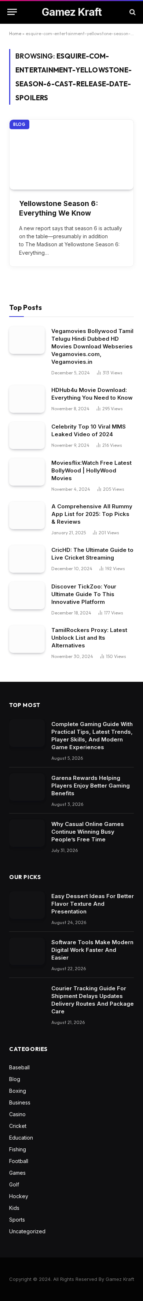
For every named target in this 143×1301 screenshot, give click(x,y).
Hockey (18, 1196)
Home (15, 33)
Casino (17, 1114)
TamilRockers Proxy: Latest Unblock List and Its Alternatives (89, 638)
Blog (19, 124)
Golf (14, 1184)
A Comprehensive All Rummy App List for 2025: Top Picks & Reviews (91, 514)
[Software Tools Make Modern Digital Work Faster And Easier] (27, 951)
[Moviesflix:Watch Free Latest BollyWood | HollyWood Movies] (27, 472)
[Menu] (12, 12)
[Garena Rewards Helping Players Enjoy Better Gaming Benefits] (27, 787)
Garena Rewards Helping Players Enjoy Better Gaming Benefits (90, 785)
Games (17, 1173)
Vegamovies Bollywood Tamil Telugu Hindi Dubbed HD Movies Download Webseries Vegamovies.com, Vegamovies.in (92, 346)
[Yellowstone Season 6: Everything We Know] (71, 154)
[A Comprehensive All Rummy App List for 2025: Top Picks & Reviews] (27, 515)
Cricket (17, 1126)
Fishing (17, 1149)
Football (18, 1161)
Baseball (19, 1067)
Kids (14, 1208)
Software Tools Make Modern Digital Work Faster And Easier (92, 950)
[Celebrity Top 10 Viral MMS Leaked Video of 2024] (27, 435)
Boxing (17, 1091)
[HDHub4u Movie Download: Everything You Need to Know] (27, 399)
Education (21, 1137)
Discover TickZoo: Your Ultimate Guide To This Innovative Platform (83, 594)
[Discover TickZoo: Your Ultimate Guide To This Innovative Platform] (27, 595)
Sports (17, 1219)
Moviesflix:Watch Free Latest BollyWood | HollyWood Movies (91, 470)
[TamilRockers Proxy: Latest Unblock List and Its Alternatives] (27, 639)
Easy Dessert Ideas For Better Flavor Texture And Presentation (92, 904)
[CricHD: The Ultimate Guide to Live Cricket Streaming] (27, 559)
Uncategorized (27, 1231)
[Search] (132, 12)
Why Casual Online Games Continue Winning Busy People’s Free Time (87, 831)
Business (19, 1102)
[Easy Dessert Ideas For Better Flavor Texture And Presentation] (27, 905)
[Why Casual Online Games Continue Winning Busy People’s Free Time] (27, 833)
